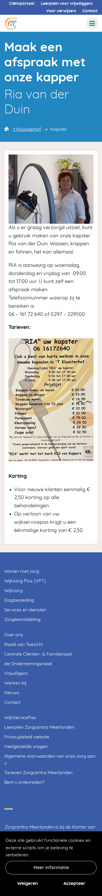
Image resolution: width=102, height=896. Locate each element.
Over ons (13, 635)
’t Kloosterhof (27, 129)
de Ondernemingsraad (28, 664)
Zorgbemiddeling (22, 619)
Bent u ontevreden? (24, 782)
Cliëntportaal (22, 4)
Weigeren (27, 883)
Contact (90, 11)
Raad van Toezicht (23, 644)
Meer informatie (51, 867)
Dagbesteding (19, 600)
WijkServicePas (20, 717)
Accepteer (74, 883)
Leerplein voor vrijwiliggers (67, 4)
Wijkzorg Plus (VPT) (25, 581)
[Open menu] (92, 23)
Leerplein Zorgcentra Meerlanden (39, 727)
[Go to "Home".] (11, 23)
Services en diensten (25, 610)
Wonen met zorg (21, 571)
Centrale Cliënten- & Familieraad (38, 654)
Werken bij (15, 683)
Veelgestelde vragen (26, 746)
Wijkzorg (13, 590)
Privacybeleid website (26, 737)
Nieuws (11, 692)
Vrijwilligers (16, 673)
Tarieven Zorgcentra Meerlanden (38, 772)
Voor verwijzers (61, 11)
